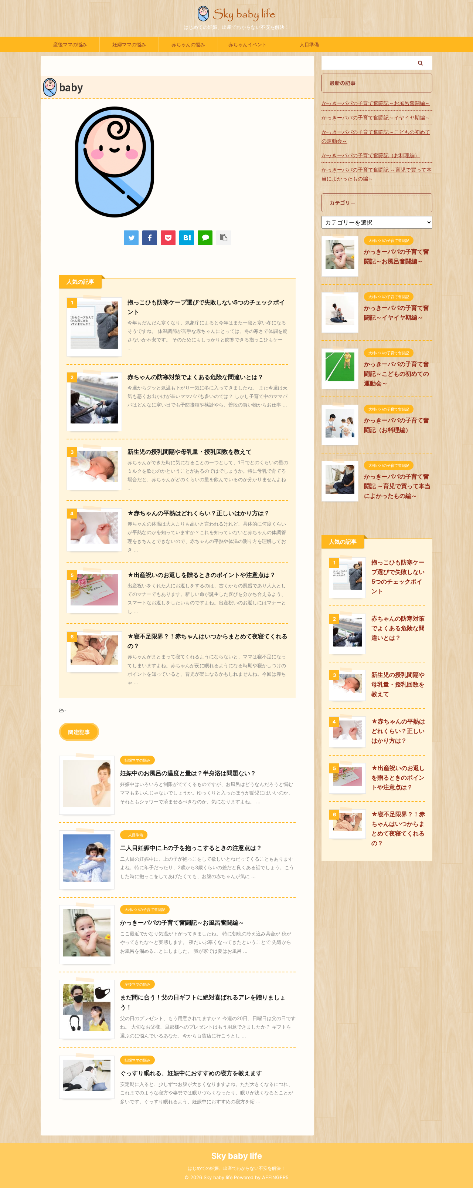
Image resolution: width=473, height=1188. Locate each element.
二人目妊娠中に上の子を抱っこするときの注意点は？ (191, 847)
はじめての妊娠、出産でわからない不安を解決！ (236, 1168)
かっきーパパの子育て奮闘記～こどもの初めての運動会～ (375, 136)
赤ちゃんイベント (247, 44)
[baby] (186, 237)
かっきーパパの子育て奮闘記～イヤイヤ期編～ (375, 117)
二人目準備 (307, 44)
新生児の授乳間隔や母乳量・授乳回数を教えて (189, 451)
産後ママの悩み (70, 44)
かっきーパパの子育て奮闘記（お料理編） (370, 155)
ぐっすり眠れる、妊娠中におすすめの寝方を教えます (191, 1073)
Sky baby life (236, 1156)
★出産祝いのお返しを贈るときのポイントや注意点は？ (201, 574)
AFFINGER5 (275, 1177)
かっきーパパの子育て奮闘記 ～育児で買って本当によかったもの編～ (376, 174)
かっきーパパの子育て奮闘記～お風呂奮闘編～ (182, 922)
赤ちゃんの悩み (188, 44)
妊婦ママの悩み (129, 44)
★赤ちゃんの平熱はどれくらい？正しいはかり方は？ (198, 513)
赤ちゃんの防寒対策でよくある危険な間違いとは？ (195, 377)
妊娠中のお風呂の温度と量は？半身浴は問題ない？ (188, 773)
